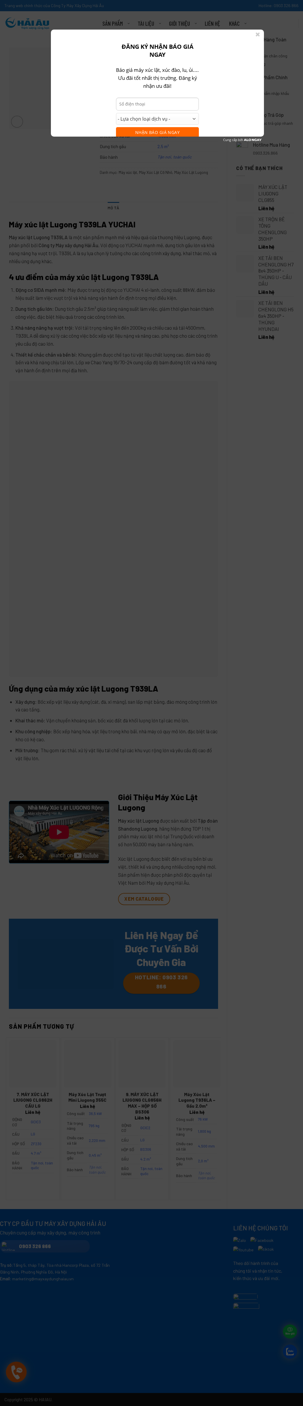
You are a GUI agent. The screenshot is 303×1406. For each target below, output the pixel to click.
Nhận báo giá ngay (157, 132)
